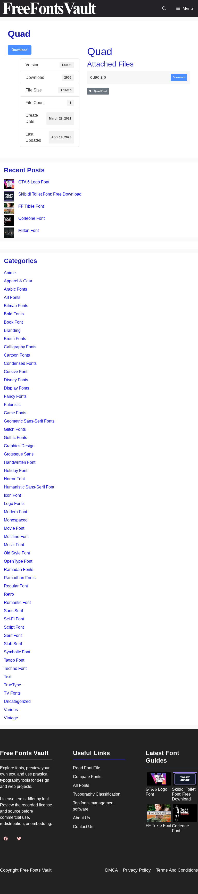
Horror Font (14, 479)
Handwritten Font (19, 462)
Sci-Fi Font (14, 619)
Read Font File (86, 768)
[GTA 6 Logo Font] (9, 185)
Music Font (14, 545)
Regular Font (16, 586)
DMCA (111, 870)
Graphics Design (19, 446)
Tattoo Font (14, 660)
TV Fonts (12, 693)
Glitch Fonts (15, 429)
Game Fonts (15, 413)
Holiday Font (15, 470)
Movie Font (14, 528)
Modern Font (15, 512)
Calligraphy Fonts (20, 347)
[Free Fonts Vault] (49, 8)
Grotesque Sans (19, 454)
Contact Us (83, 826)
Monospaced (16, 520)
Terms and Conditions (177, 870)
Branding (12, 330)
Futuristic (12, 404)
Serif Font (13, 635)
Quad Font (99, 91)
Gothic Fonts (15, 437)
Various (11, 709)
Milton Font (28, 230)
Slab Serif (13, 644)
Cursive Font (15, 371)
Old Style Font (17, 553)
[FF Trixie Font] (9, 209)
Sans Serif (13, 611)
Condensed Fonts (20, 363)
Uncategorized (17, 701)
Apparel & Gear (18, 281)
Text (7, 676)
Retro (9, 594)
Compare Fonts (87, 776)
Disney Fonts (16, 380)
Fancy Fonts (15, 396)
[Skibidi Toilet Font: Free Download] (9, 197)
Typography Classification (96, 794)
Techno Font (15, 668)
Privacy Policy (137, 870)
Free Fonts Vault (36, 870)
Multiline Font (16, 536)
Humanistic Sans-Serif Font (29, 487)
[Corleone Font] (9, 221)
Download (20, 50)
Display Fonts (16, 388)
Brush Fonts (15, 338)
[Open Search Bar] (164, 8)
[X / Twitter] (19, 838)
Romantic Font (17, 602)
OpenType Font (18, 561)
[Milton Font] (9, 233)
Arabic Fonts (15, 289)
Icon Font (12, 495)
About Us (81, 818)
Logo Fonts (14, 503)
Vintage (11, 718)
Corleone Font (31, 218)
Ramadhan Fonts (20, 578)
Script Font (14, 627)
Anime (10, 273)
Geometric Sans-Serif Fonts (29, 421)
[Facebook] (5, 838)
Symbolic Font (17, 652)
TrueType (12, 685)
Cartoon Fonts (17, 355)
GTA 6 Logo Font (33, 182)
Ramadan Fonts (18, 569)
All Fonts (81, 785)
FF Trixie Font (31, 206)
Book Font (13, 322)
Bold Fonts (14, 314)
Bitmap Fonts (16, 305)
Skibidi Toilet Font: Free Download (49, 194)
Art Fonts (12, 297)
